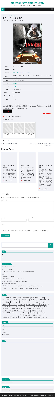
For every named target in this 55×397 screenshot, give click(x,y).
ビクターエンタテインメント (21, 310)
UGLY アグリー (25, 165)
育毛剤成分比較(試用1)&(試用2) (9, 283)
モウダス (33, 312)
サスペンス (5, 15)
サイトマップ (5, 274)
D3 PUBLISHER (44, 300)
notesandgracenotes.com (27, 3)
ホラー (14, 15)
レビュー (41, 312)
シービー (15, 83)
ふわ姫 (5, 304)
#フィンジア (7, 300)
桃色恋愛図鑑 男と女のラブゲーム (9, 267)
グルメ (21, 306)
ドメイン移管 (27, 308)
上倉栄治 (28, 315)
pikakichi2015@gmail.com (9, 20)
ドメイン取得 (16, 308)
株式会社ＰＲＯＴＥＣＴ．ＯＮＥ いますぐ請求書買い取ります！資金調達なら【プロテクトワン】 (23, 286)
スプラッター (10, 15)
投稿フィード (5, 330)
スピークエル (30, 306)
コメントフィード (6, 332)
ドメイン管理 (37, 308)
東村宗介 (6, 317)
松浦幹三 (14, 317)
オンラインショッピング (10, 306)
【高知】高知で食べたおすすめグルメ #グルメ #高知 (13, 278)
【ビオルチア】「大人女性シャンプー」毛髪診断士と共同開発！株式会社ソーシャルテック (21, 288)
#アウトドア (17, 297)
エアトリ (27, 304)
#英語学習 (24, 300)
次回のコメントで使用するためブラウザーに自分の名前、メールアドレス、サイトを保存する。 (26, 230)
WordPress (50, 395)
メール (31, 218)
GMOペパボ (25, 302)
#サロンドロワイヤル (37, 297)
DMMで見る (7, 111)
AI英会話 (33, 300)
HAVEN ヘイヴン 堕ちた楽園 (45, 166)
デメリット (6, 308)
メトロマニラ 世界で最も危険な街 (9, 166)
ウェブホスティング (16, 304)
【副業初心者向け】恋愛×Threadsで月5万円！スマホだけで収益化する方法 (18, 271)
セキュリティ (41, 306)
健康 (35, 315)
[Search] (52, 9)
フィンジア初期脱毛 (9, 312)
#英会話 (16, 300)
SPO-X (42, 302)
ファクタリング (36, 310)
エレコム (35, 304)
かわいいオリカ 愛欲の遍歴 (7, 269)
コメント (4, 200)
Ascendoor (37, 395)
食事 (44, 317)
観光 (29, 317)
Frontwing (15, 302)
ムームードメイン (22, 312)
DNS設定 (6, 302)
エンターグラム (46, 304)
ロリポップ (19, 315)
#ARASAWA (7, 297)
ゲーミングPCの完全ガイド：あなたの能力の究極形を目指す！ (15, 281)
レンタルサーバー (8, 315)
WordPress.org (5, 334)
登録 (3, 325)
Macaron (34, 302)
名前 (3, 218)
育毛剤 (22, 317)
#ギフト (26, 297)
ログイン (4, 327)
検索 (50, 245)
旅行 (41, 315)
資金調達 (37, 317)
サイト (3, 224)
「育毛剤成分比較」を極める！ (8, 276)
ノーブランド (7, 310)
